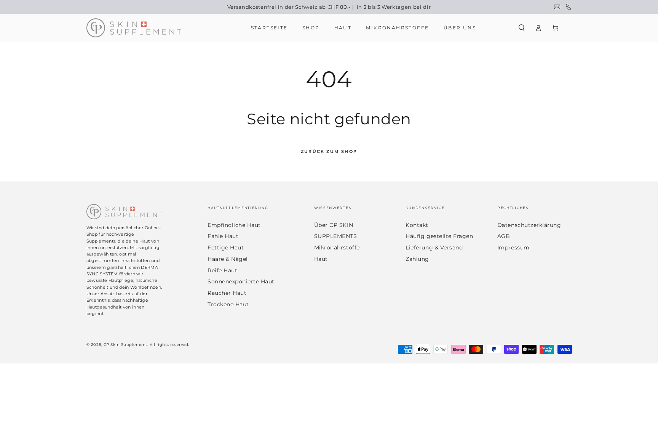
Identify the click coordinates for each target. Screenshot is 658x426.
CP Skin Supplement (125, 344)
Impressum (513, 247)
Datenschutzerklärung (529, 225)
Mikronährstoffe (337, 247)
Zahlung (417, 259)
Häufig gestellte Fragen (439, 236)
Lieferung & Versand (434, 247)
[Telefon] (568, 6)
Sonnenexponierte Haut (241, 281)
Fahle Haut (223, 236)
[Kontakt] (557, 6)
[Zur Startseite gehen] (133, 27)
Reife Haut (222, 270)
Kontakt (417, 225)
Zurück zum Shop (329, 151)
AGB (503, 236)
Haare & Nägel (228, 259)
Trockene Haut (228, 304)
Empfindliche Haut (234, 225)
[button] (521, 28)
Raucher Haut (227, 293)
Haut (321, 259)
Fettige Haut (226, 247)
